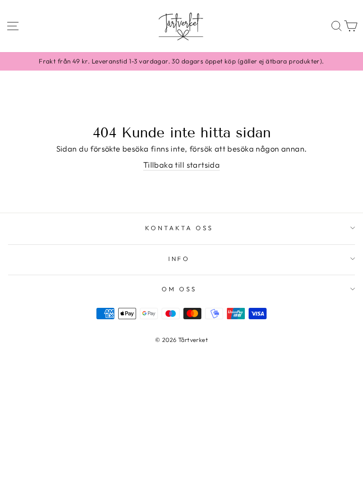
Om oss (179, 289)
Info (179, 258)
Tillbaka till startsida (181, 165)
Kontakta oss (179, 228)
